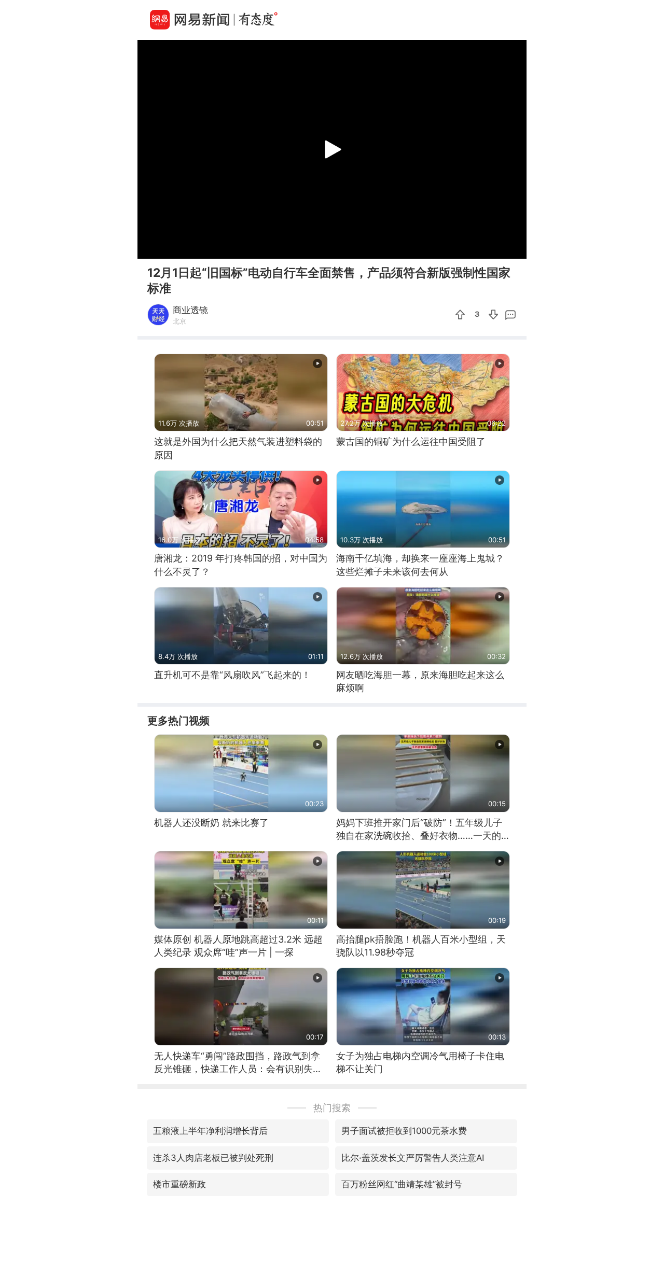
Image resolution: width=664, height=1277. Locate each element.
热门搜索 (332, 1107)
